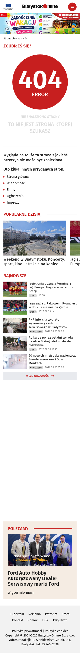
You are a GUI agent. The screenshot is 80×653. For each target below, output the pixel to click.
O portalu (17, 614)
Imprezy (13, 202)
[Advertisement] (40, 450)
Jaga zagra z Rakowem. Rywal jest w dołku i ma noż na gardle (53, 305)
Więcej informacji (21, 592)
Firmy (11, 190)
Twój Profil (60, 620)
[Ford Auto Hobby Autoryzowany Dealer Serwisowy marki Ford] (40, 550)
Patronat (51, 614)
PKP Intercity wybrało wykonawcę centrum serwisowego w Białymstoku (49, 323)
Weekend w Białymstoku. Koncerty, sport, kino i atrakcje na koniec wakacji (34, 261)
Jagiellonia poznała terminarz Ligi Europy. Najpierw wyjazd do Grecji (51, 287)
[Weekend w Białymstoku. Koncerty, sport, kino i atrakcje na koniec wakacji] (34, 238)
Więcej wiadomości (37, 375)
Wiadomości (16, 183)
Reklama (34, 614)
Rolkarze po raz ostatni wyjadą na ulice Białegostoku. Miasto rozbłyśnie (51, 341)
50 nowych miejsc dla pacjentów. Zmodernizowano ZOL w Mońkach (52, 359)
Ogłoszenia (15, 196)
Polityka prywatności (27, 631)
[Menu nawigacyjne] (72, 7)
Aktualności (36, 332)
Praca (66, 614)
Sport (33, 296)
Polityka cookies (56, 631)
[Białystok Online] (40, 6)
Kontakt (17, 620)
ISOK (45, 620)
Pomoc (33, 620)
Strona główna (11, 38)
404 (25, 38)
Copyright (12, 635)
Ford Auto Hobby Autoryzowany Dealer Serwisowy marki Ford (33, 578)
